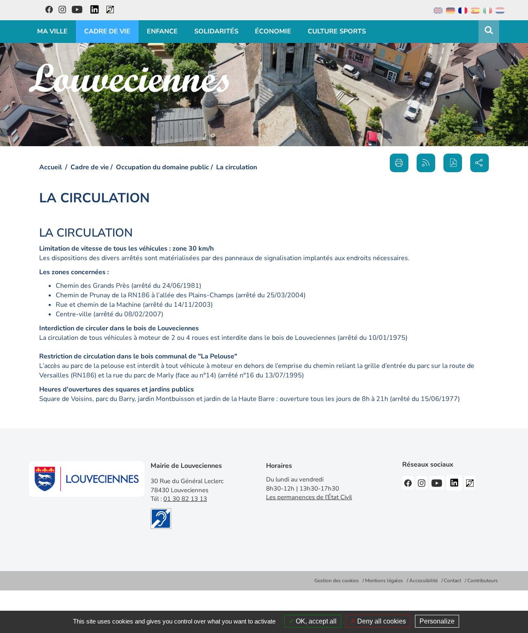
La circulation (236, 167)
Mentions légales (384, 580)
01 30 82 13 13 (185, 499)
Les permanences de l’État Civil (309, 497)
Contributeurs (482, 580)
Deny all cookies (381, 621)
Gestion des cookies (336, 580)
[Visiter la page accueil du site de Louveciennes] (129, 78)
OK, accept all (315, 621)
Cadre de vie (90, 167)
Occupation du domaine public (162, 167)
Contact (452, 580)
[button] (452, 163)
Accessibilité (423, 580)
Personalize (437, 621)
